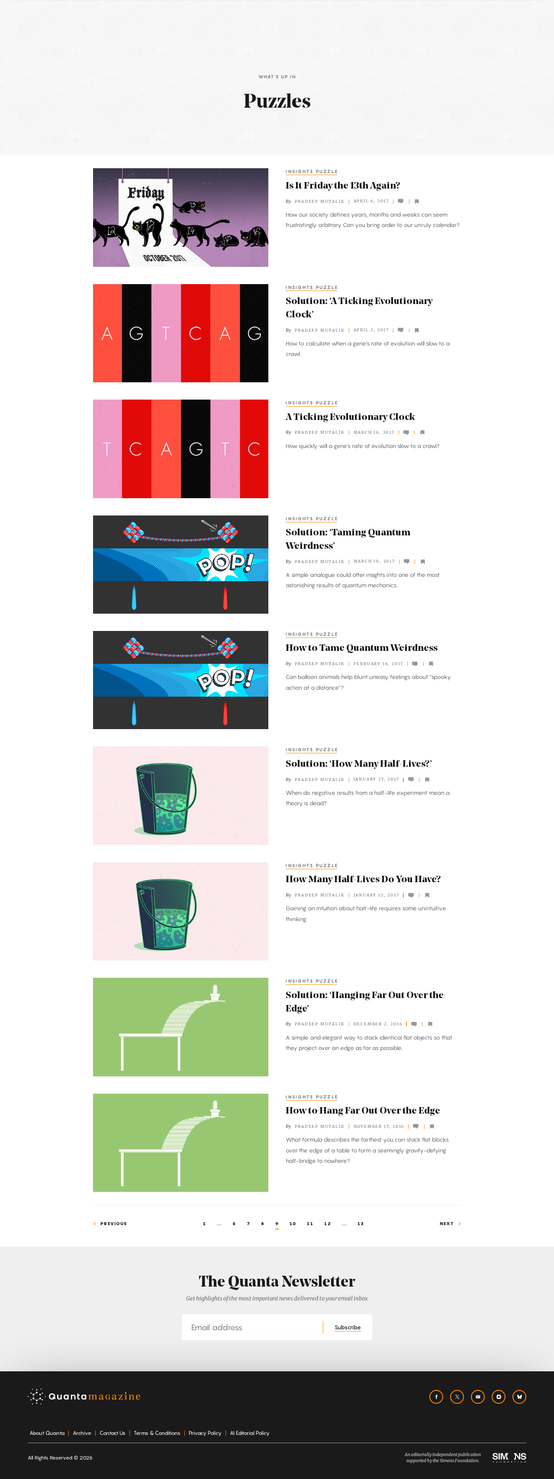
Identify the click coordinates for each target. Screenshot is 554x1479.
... (219, 1223)
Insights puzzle (312, 171)
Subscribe (348, 1327)
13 (361, 1223)
